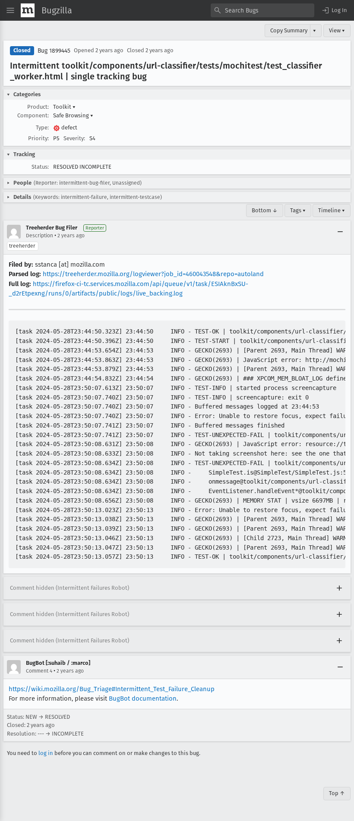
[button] (334, 10)
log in (45, 753)
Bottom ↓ (265, 210)
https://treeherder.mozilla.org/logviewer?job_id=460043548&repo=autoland (153, 274)
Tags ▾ (298, 210)
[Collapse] (340, 232)
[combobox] (262, 10)
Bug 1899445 (54, 50)
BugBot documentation (143, 698)
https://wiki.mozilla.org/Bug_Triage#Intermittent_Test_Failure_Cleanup (112, 689)
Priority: (38, 138)
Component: (33, 115)
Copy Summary (288, 30)
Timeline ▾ (331, 210)
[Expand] (339, 588)
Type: (42, 127)
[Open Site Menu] (10, 10)
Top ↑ (337, 793)
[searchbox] (262, 10)
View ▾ (337, 30)
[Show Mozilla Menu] (28, 10)
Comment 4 (39, 671)
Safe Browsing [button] (73, 115)
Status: (40, 167)
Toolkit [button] (64, 107)
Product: (38, 107)
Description (39, 236)
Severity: (74, 138)
